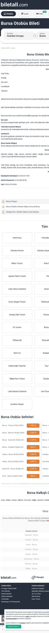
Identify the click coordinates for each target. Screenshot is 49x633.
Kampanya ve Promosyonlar (10, 602)
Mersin (20, 500)
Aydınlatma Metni (11, 618)
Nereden (10, 33)
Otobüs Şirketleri (6, 596)
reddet (27, 616)
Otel (42, 13)
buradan (22, 623)
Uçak (25, 13)
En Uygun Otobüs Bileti (8, 588)
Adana (8, 500)
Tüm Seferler (5, 591)
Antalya (14, 500)
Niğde (34, 500)
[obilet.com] (14, 7)
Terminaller (5, 599)
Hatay (3, 500)
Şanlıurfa (41, 500)
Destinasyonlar (6, 594)
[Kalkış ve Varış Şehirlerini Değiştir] (35, 36)
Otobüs (9, 13)
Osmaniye (27, 500)
